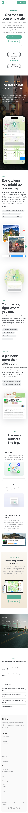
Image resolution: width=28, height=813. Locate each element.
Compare (4, 741)
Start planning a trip (14, 37)
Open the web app (14, 597)
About (3, 784)
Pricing (4, 746)
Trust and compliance (7, 771)
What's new (5, 774)
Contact (4, 786)
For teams (4, 754)
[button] (14, 669)
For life (3, 758)
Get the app (14, 41)
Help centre (5, 769)
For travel (4, 756)
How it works (5, 736)
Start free (22, 2)
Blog (3, 776)
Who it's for (5, 739)
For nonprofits (5, 761)
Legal (3, 791)
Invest (3, 789)
